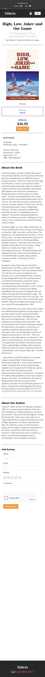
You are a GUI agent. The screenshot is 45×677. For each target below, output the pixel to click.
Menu (37, 13)
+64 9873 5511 (22, 3)
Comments (7, 483)
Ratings (6, 472)
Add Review (8, 449)
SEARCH (17, 6)
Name (5, 454)
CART (27, 6)
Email (5, 463)
